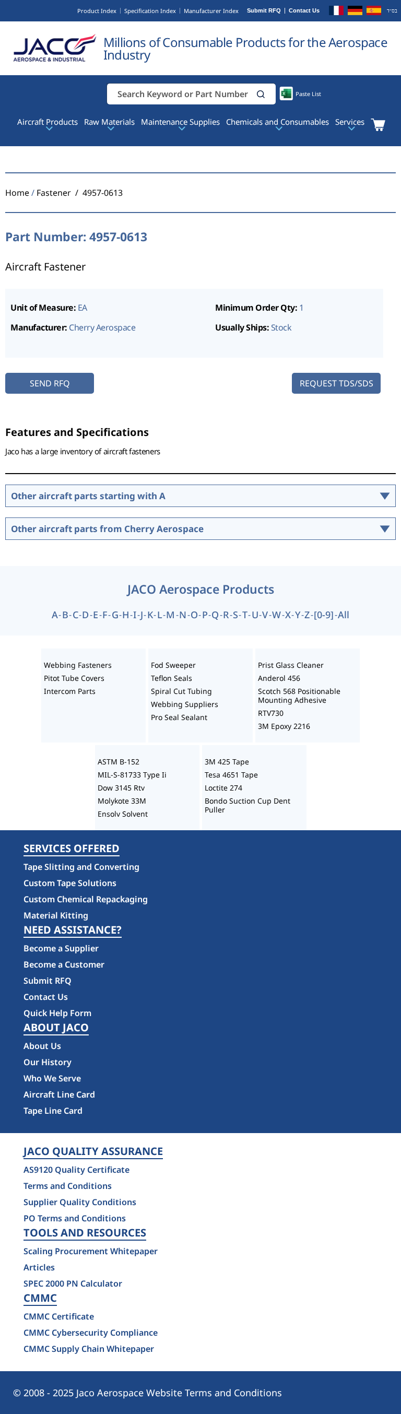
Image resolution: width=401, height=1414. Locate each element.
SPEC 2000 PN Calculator (72, 1283)
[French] (336, 12)
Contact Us (304, 11)
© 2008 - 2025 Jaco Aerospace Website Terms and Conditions (147, 1392)
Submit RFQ (264, 11)
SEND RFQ (50, 383)
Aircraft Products (47, 121)
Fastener (54, 192)
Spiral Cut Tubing (181, 691)
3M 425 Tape (227, 762)
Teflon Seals (171, 678)
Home (17, 192)
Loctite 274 (223, 788)
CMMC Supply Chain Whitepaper (88, 1348)
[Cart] (378, 125)
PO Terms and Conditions (74, 1218)
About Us (42, 1046)
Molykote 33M (122, 801)
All (343, 614)
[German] (355, 12)
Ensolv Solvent (123, 814)
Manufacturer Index (211, 11)
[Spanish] (373, 12)
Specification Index (150, 11)
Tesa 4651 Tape (231, 775)
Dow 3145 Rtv (121, 788)
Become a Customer (63, 964)
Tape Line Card (52, 1110)
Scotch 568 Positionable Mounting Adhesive (299, 695)
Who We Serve (52, 1078)
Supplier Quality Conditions (79, 1202)
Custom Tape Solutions (69, 883)
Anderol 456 (279, 678)
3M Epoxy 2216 (284, 726)
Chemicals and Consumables (277, 121)
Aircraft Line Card (59, 1094)
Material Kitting (55, 915)
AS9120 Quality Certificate (76, 1169)
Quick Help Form (57, 1013)
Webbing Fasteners (78, 665)
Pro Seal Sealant (179, 717)
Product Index (96, 11)
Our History (47, 1062)
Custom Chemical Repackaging (85, 899)
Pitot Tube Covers (74, 678)
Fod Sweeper (173, 665)
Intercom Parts (70, 691)
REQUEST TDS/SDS (336, 383)
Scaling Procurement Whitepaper (90, 1251)
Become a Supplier (61, 948)
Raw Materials (109, 121)
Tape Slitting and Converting (81, 867)
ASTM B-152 (118, 762)
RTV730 (271, 713)
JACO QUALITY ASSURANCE (93, 1151)
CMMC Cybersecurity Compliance (90, 1332)
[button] (261, 94)
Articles (39, 1267)
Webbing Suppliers (184, 704)
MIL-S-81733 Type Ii (132, 775)
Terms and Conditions (67, 1186)
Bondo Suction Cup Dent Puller (247, 805)
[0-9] (324, 614)
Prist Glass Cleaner (291, 665)
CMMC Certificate (58, 1316)
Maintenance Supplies (180, 121)
